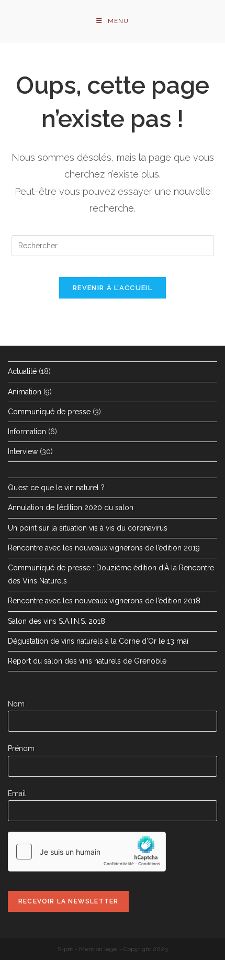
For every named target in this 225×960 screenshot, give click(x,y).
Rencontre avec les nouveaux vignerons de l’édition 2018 (104, 601)
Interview (23, 451)
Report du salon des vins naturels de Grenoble (87, 661)
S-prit (65, 949)
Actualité (22, 371)
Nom (16, 704)
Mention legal (98, 949)
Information (27, 431)
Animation (24, 392)
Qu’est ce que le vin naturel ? (56, 487)
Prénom (21, 748)
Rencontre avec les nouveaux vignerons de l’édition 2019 (104, 548)
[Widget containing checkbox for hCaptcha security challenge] (87, 851)
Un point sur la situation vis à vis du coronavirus (87, 528)
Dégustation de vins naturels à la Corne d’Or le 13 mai (98, 641)
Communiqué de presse (49, 411)
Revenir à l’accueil (112, 288)
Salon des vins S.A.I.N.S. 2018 (56, 621)
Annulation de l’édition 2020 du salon (70, 507)
